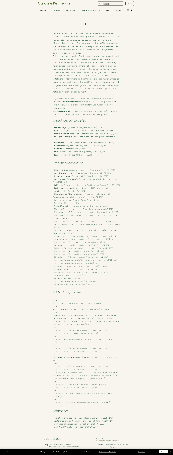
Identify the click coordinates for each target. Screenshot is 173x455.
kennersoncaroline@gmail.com (60, 444)
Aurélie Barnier (81, 315)
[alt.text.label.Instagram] (128, 10)
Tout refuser (152, 452)
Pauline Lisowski (72, 303)
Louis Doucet (66, 309)
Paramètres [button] (141, 452)
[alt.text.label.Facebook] (131, 10)
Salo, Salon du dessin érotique (67, 173)
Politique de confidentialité (107, 452)
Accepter (163, 452)
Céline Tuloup (78, 131)
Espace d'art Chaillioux (82, 176)
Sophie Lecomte (81, 134)
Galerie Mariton (75, 127)
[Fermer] (170, 451)
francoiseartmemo (78, 203)
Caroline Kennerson (54, 3)
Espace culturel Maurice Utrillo (92, 179)
